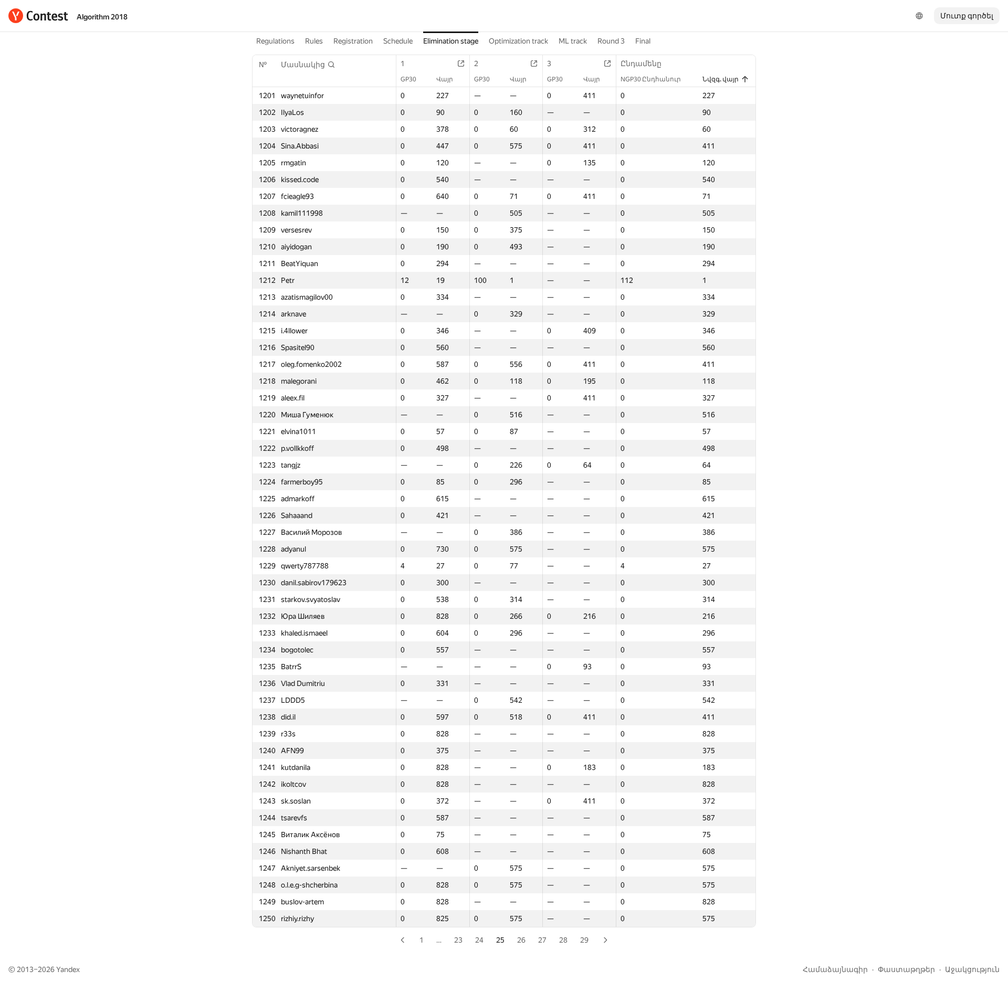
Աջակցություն (972, 969)
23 (458, 940)
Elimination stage (450, 41)
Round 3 (611, 41)
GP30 (408, 79)
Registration (353, 41)
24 (479, 940)
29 (584, 940)
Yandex (68, 969)
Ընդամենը (641, 63)
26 (521, 940)
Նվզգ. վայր (720, 79)
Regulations (275, 41)
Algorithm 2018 (102, 17)
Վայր (444, 79)
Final (642, 41)
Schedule (398, 41)
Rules (314, 41)
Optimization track (518, 41)
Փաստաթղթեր (906, 969)
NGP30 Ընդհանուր (651, 79)
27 (542, 940)
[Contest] (38, 15)
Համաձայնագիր (835, 969)
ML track (573, 41)
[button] (308, 64)
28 (563, 940)
